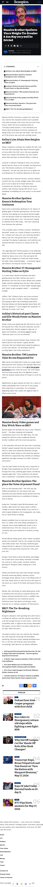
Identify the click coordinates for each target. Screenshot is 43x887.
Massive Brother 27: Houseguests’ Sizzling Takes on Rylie (21, 81)
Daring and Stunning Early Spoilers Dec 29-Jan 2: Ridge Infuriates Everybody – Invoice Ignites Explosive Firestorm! (21, 653)
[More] (20, 45)
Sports (17, 783)
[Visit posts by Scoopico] (6, 52)
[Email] (14, 45)
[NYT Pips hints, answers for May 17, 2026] (8, 802)
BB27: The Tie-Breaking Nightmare (19, 109)
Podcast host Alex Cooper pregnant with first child (24, 703)
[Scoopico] (21, 2)
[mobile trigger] (3, 2)
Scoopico (11, 50)
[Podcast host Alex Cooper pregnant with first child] (8, 700)
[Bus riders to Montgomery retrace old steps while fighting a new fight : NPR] (8, 717)
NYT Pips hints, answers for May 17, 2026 (25, 805)
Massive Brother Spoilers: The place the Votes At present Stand (20, 104)
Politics (18, 714)
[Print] (17, 45)
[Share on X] (11, 45)
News (17, 756)
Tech (16, 799)
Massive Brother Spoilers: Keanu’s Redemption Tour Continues (18, 76)
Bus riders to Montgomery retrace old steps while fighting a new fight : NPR (26, 723)
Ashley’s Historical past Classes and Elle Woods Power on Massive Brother (20, 87)
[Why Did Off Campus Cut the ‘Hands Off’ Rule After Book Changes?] (8, 740)
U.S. (16, 697)
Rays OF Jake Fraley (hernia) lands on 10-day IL (26, 789)
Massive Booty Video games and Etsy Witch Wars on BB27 (21, 99)
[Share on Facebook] (8, 45)
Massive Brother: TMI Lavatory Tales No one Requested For (21, 93)
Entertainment (9, 26)
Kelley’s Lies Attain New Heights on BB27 (21, 71)
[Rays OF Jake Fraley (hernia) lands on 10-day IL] (8, 786)
